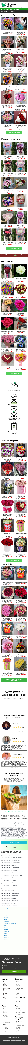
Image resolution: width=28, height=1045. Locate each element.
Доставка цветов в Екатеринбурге (10, 862)
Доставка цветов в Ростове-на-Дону (11, 875)
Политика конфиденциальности (14, 1042)
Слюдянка (6, 937)
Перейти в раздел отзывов (13, 768)
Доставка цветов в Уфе (7, 890)
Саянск (5, 933)
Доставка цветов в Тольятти (9, 870)
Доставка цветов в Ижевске (9, 888)
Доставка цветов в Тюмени (8, 903)
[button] (14, 132)
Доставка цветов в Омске (8, 883)
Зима (5, 925)
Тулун (5, 941)
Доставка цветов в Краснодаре (10, 867)
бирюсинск (12, 11)
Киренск (6, 929)
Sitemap (4, 965)
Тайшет (5, 939)
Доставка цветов (11, 851)
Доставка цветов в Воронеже (9, 895)
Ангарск (6, 911)
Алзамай (6, 908)
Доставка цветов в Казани (8, 865)
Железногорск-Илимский (10, 923)
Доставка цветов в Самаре (8, 880)
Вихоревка (6, 921)
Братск (5, 919)
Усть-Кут (6, 948)
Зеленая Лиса (11, 5)
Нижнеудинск (7, 931)
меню (17, 9)
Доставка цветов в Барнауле (9, 905)
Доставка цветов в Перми (8, 898)
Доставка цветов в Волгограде (10, 900)
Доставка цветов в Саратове (9, 885)
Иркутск (6, 927)
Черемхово (6, 950)
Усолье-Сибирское (8, 944)
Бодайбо (6, 917)
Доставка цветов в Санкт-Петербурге (11, 857)
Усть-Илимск (7, 946)
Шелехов (6, 952)
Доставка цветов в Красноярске (10, 893)
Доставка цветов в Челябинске (10, 878)
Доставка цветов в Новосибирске (10, 860)
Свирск (5, 935)
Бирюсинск (6, 915)
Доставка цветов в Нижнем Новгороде (12, 872)
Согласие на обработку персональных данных (14, 1040)
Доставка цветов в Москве (8, 855)
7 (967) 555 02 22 (8, 9)
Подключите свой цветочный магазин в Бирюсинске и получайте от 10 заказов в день (12, 968)
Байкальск (6, 913)
